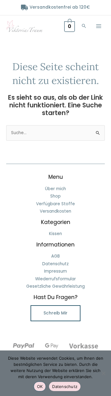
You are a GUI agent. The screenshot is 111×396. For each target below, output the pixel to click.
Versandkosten (55, 211)
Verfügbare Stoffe (55, 204)
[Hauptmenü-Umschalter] (99, 26)
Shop (55, 196)
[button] (84, 26)
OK (40, 386)
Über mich (55, 189)
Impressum (55, 271)
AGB (55, 256)
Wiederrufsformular (55, 279)
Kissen (55, 234)
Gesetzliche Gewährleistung (55, 286)
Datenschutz (55, 264)
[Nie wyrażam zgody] (103, 373)
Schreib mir (55, 313)
